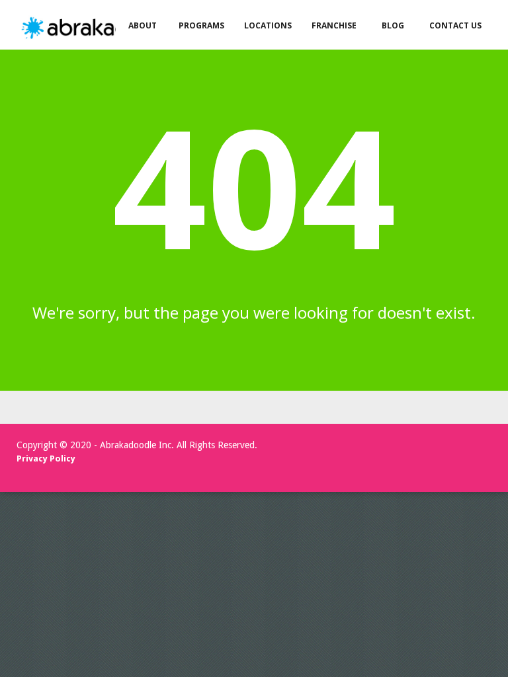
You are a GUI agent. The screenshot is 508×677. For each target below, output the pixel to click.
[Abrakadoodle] (102, 28)
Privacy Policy (46, 458)
